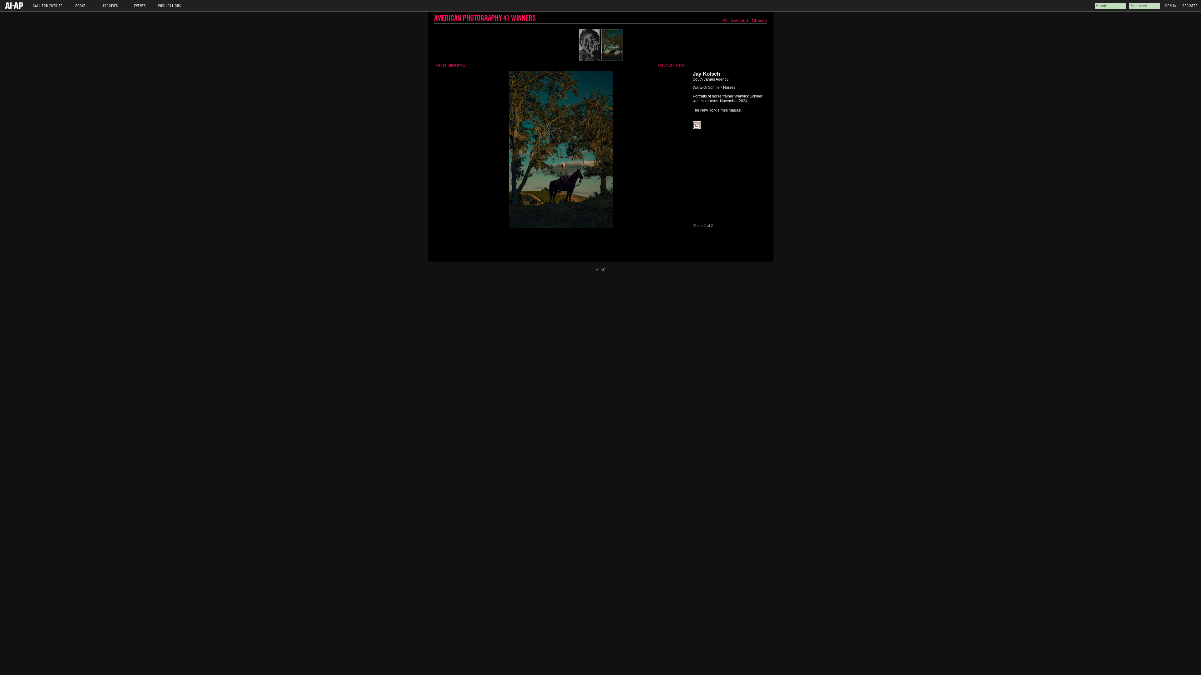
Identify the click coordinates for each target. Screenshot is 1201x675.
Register (1190, 5)
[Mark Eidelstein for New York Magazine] (589, 45)
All (724, 20)
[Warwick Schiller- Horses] (611, 45)
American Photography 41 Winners (484, 17)
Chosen (759, 20)
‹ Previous (664, 65)
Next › (681, 65)
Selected (740, 20)
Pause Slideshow (450, 65)
